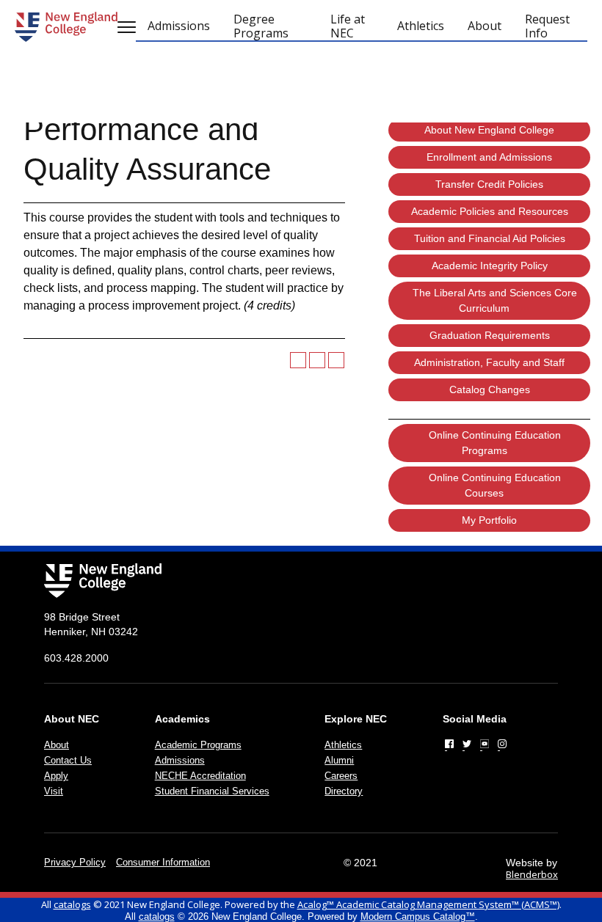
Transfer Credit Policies (489, 184)
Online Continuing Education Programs (495, 442)
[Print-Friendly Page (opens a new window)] (317, 360)
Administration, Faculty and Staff (489, 362)
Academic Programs (198, 744)
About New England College (489, 130)
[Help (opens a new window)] (336, 360)
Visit (53, 791)
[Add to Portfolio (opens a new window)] (298, 360)
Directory (343, 791)
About (56, 744)
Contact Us (68, 760)
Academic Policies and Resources (489, 211)
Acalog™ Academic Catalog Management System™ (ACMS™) (428, 904)
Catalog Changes (489, 389)
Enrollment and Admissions (489, 157)
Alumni (339, 760)
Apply (56, 775)
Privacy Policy (75, 862)
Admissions (180, 760)
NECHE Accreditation (200, 775)
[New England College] (66, 27)
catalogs (72, 904)
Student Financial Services (212, 791)
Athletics (343, 744)
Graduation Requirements (489, 335)
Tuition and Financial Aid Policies (489, 238)
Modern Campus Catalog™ (417, 916)
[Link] (449, 743)
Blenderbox (532, 874)
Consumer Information (163, 862)
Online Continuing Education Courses (495, 485)
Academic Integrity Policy (490, 265)
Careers (341, 775)
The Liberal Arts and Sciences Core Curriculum (495, 300)
